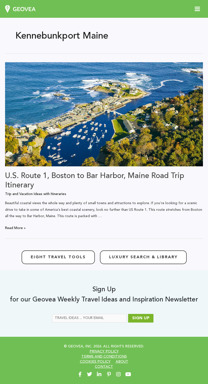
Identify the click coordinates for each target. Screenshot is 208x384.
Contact (104, 367)
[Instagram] (118, 374)
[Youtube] (128, 374)
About (122, 361)
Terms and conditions (104, 356)
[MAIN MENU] (197, 9)
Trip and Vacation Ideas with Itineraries (35, 194)
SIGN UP (140, 318)
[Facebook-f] (79, 374)
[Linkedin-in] (99, 374)
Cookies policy (95, 361)
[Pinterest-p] (108, 374)
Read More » (15, 228)
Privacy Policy (104, 351)
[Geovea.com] (20, 9)
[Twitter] (89, 374)
